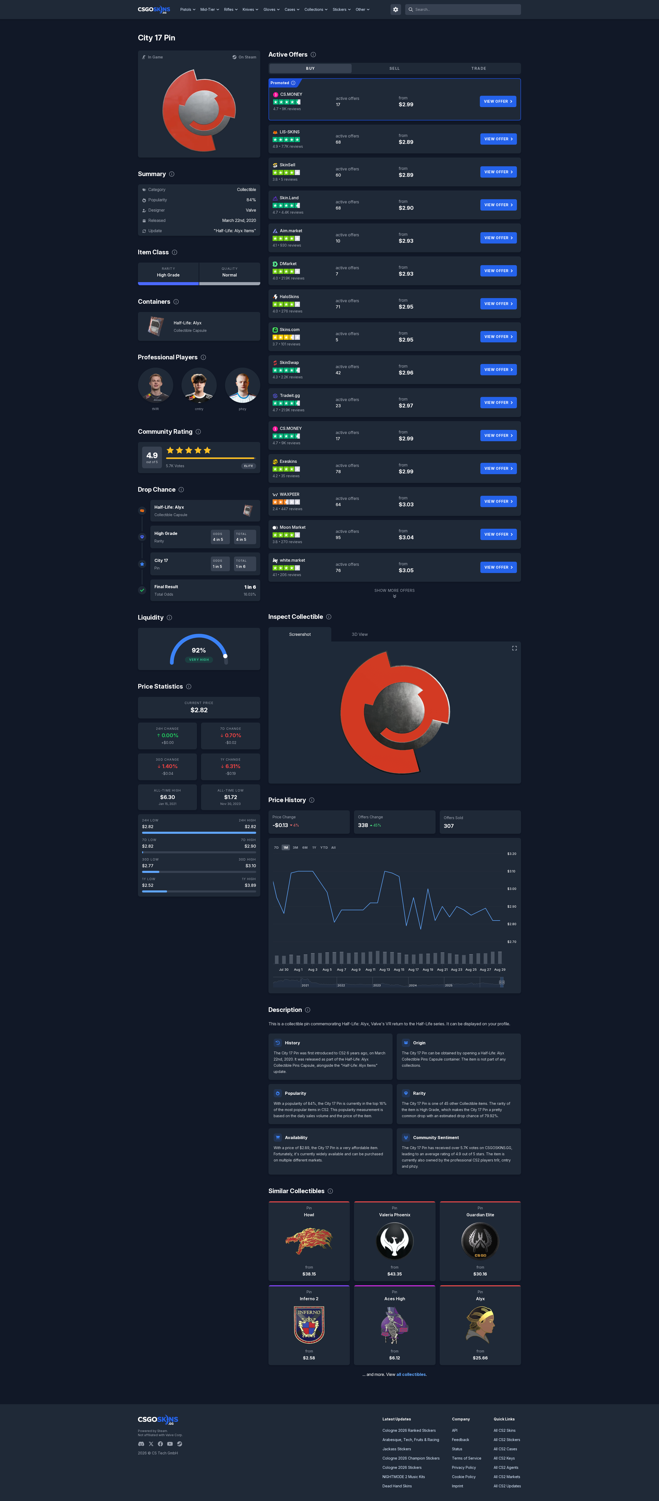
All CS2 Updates (507, 1486)
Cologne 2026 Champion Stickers (411, 1458)
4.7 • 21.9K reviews (289, 410)
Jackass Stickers (397, 1449)
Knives (248, 9)
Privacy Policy (464, 1467)
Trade (478, 68)
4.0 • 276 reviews (287, 311)
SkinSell (287, 164)
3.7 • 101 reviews (286, 344)
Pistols (185, 9)
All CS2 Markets (507, 1476)
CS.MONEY (291, 94)
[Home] (158, 9)
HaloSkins (289, 296)
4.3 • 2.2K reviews (288, 377)
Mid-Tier (208, 9)
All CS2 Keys (504, 1458)
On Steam (247, 57)
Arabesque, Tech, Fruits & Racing (411, 1439)
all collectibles (411, 1374)
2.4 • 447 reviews (287, 509)
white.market (292, 560)
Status (457, 1449)
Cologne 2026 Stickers (402, 1467)
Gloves (269, 9)
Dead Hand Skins (397, 1486)
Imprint (457, 1486)
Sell (394, 68)
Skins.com (290, 329)
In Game (155, 57)
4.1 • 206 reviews (287, 574)
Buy (310, 68)
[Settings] (396, 9)
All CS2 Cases (505, 1449)
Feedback (460, 1439)
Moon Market (293, 527)
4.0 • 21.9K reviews (289, 278)
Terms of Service (466, 1458)
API (454, 1430)
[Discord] (143, 1443)
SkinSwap (289, 362)
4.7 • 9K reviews (287, 109)
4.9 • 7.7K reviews (288, 146)
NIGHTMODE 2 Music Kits (404, 1476)
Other (360, 9)
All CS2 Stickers (507, 1439)
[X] (153, 1443)
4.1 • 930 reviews (287, 245)
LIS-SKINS (290, 131)
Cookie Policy (464, 1476)
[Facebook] (162, 1443)
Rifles (228, 9)
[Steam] (181, 1443)
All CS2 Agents (506, 1467)
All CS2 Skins (505, 1430)
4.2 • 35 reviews (286, 476)
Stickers (339, 9)
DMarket (288, 263)
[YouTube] (172, 1443)
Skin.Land (289, 197)
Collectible (246, 189)
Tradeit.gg (290, 395)
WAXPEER (289, 494)
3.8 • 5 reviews (285, 179)
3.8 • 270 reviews (287, 542)
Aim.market (291, 230)
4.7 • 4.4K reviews (288, 212)
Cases (290, 9)
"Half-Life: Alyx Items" (235, 230)
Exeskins (288, 461)
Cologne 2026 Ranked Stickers (409, 1430)
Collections (314, 9)
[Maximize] (514, 648)
